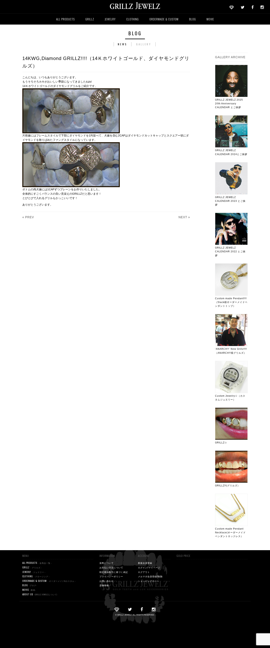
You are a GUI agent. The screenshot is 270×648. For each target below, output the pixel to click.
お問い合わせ (106, 580)
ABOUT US (40, 594)
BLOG (192, 19)
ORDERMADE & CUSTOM (163, 19)
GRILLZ (89, 19)
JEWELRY (110, 19)
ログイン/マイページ (149, 567)
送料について (106, 562)
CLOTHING (132, 19)
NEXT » (184, 217)
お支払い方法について (111, 567)
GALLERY (143, 44)
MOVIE (210, 19)
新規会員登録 (145, 562)
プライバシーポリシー (111, 576)
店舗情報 (104, 585)
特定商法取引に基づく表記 (113, 572)
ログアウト (144, 572)
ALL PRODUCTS (65, 19)
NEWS (122, 44)
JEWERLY (33, 572)
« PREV (28, 217)
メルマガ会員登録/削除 (150, 576)
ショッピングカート (148, 580)
